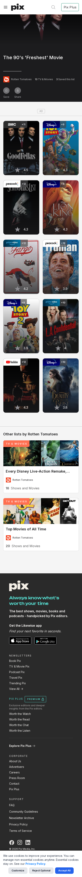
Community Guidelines (23, 811)
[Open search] (53, 7)
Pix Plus (14, 789)
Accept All (64, 870)
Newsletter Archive (21, 818)
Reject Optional (41, 870)
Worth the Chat (19, 725)
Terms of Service (20, 830)
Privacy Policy (18, 824)
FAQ (12, 805)
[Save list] (6, 90)
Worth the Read (19, 719)
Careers (14, 772)
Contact (14, 783)
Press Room (17, 778)
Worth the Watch (20, 713)
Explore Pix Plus (20, 745)
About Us (15, 761)
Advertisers (16, 766)
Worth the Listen (19, 730)
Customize (18, 870)
